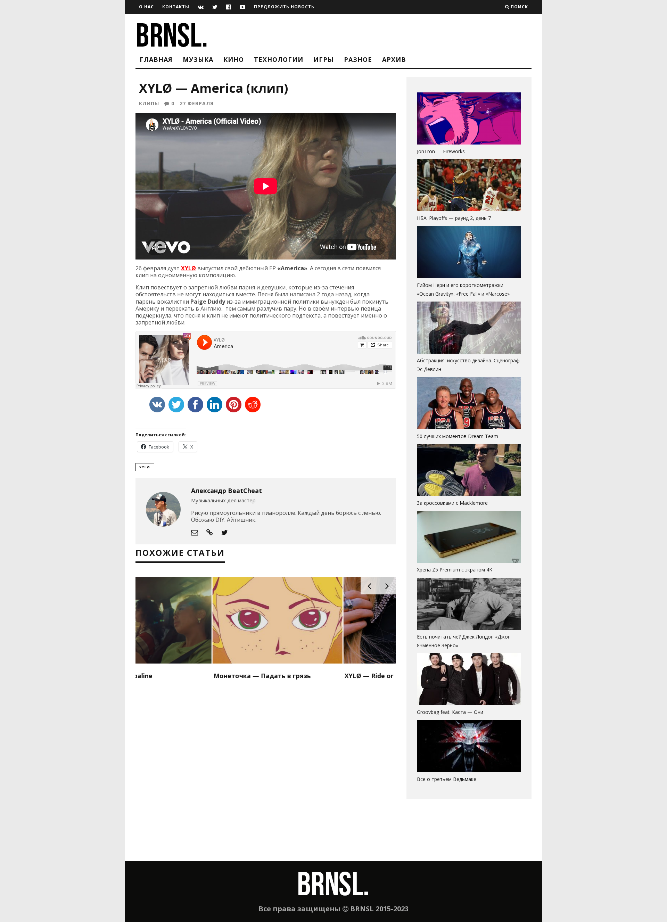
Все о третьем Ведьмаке (446, 779)
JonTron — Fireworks (441, 151)
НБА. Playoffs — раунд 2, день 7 (454, 218)
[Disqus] (266, 771)
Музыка (198, 59)
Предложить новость (284, 7)
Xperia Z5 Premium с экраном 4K (454, 569)
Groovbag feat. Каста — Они (450, 712)
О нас (146, 7)
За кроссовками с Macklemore (452, 503)
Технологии (278, 59)
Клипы (149, 103)
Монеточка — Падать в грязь (185, 676)
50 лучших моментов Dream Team (457, 436)
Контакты (175, 7)
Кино (233, 59)
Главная (156, 59)
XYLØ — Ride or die (297, 676)
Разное (358, 59)
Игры (323, 59)
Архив (394, 59)
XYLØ (188, 268)
